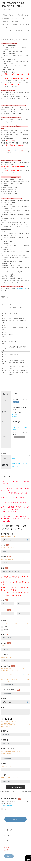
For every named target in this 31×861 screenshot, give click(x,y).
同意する (6, 809)
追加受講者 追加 (16, 787)
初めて (6, 626)
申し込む (15, 819)
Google (16, 414)
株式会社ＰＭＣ (17, 458)
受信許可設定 (22, 674)
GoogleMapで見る (19, 436)
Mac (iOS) (16, 416)
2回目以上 (7, 629)
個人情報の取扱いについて (7, 805)
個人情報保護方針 (21, 288)
